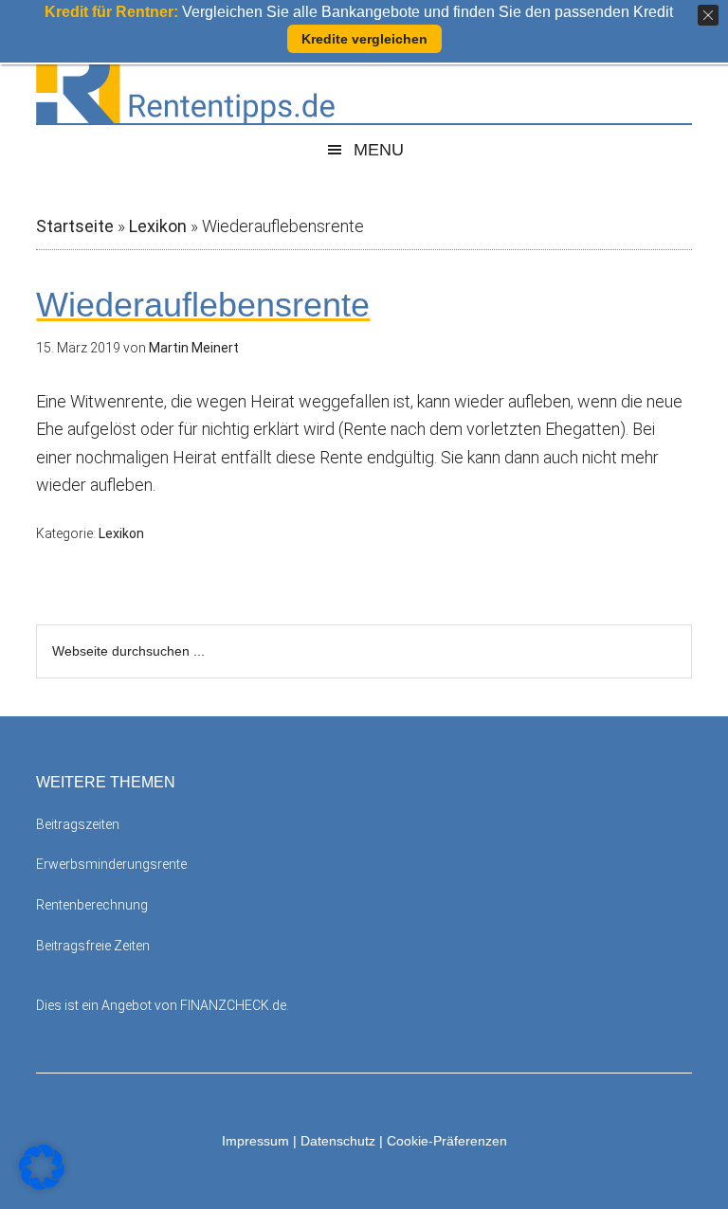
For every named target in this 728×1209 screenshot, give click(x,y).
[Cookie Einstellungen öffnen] (41, 1184)
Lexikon (158, 226)
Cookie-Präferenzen (447, 1140)
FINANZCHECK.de (233, 1005)
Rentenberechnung (92, 904)
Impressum (255, 1140)
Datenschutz (337, 1140)
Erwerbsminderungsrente (111, 864)
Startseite (75, 226)
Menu (379, 149)
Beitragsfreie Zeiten (93, 945)
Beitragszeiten (77, 824)
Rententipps (363, 80)
